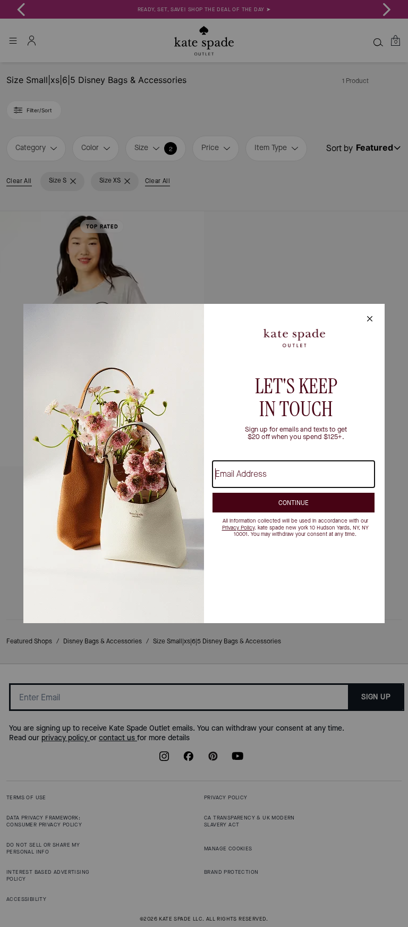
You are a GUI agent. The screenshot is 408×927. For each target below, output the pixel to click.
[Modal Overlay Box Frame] (204, 463)
